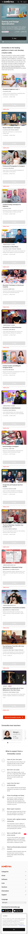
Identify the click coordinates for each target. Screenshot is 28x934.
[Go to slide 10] (18, 742)
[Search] (18, 2)
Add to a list (6, 109)
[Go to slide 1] (7, 742)
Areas (3, 875)
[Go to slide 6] (13, 742)
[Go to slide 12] (20, 742)
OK (14, 929)
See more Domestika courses (13, 717)
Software (4, 879)
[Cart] (21, 2)
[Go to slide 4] (11, 742)
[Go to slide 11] (19, 742)
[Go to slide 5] (12, 742)
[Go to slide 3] (10, 742)
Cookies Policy (22, 925)
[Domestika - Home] (14, 866)
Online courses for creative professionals (11, 66)
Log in (24, 2)
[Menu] (3, 2)
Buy (15, 38)
